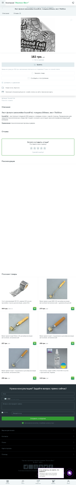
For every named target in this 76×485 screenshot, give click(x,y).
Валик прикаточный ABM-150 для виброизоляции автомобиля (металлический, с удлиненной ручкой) (55, 302)
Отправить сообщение (38, 418)
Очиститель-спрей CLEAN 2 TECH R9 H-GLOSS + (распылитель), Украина (54, 371)
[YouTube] (41, 467)
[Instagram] (36, 467)
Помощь (5, 454)
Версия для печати (8, 430)
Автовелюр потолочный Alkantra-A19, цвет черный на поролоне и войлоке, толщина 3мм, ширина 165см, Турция (56, 224)
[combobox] (6, 398)
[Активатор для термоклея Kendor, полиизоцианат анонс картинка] (57, 176)
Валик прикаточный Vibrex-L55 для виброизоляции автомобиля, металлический (17, 337)
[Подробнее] (34, 195)
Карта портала (6, 448)
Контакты (5, 436)
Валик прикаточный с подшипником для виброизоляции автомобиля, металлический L (19, 371)
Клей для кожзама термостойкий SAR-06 (14, 188)
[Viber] (31, 467)
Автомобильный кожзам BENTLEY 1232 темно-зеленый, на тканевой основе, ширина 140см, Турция (18, 224)
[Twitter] (46, 467)
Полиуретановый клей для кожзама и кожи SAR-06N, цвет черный (56, 258)
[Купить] (34, 230)
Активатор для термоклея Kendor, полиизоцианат (55, 188)
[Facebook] (51, 467)
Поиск (4, 442)
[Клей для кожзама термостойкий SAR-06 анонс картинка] (19, 176)
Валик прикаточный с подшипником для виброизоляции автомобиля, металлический (57, 337)
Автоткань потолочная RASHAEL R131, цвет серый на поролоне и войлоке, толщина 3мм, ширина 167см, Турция (18, 259)
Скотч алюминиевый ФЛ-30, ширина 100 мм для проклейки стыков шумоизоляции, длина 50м (16, 302)
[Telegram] (26, 467)
